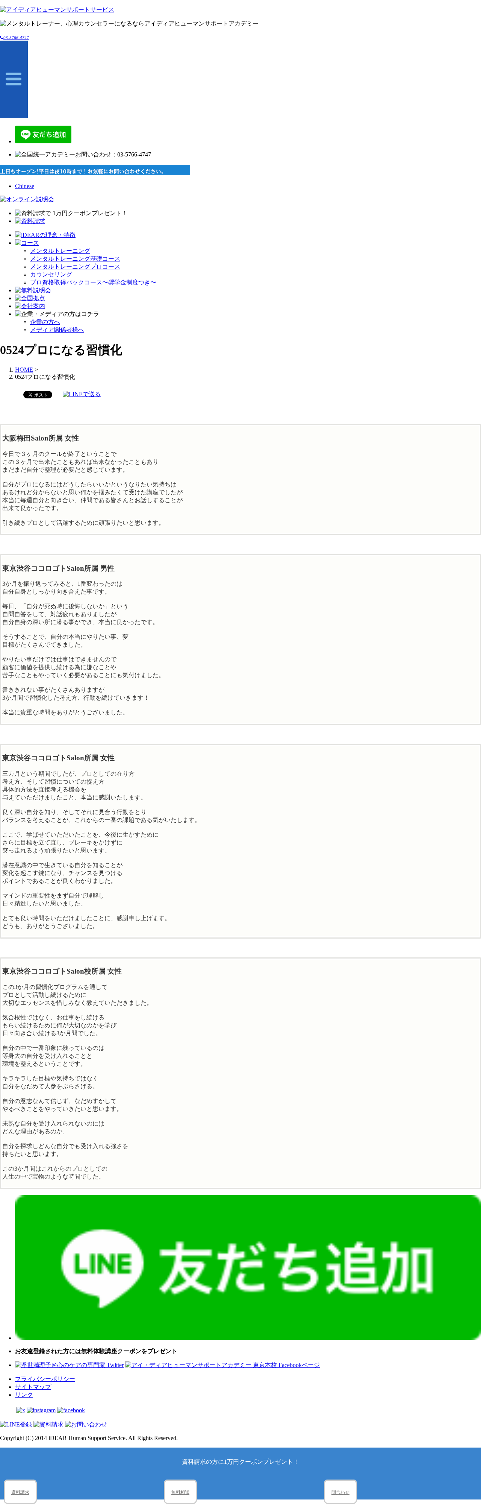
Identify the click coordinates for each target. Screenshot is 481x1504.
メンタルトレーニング (60, 251)
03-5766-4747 (16, 37)
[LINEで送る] (82, 394)
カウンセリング (51, 274)
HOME (24, 369)
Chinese (24, 186)
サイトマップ (33, 1387)
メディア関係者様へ (57, 330)
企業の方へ (45, 322)
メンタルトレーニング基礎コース (75, 258)
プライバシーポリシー (45, 1379)
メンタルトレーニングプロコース (75, 266)
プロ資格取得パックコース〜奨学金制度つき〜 (93, 282)
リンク (24, 1395)
